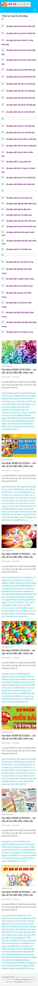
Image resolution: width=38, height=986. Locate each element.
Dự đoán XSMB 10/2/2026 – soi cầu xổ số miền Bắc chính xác (18, 737)
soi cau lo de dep (21, 404)
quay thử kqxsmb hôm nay (12, 393)
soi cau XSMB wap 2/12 (18, 701)
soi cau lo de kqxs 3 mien (22, 500)
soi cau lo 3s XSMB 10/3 (20, 492)
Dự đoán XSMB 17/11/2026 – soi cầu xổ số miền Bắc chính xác (19, 555)
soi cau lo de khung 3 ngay (15, 690)
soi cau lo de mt (12, 410)
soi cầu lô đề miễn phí (18, 421)
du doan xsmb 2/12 (19, 676)
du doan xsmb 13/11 (20, 844)
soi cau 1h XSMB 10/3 (13, 489)
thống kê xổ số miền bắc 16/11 (17, 963)
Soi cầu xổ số (10, 423)
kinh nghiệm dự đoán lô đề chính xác (19, 583)
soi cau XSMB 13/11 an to (15, 855)
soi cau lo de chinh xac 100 (19, 401)
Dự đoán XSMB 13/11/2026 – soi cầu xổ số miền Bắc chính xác (19, 819)
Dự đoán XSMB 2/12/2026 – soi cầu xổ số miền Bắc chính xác (18, 652)
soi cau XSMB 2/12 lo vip (18, 696)
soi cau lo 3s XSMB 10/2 (20, 764)
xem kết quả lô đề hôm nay (23, 968)
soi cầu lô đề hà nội (12, 418)
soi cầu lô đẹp (14, 514)
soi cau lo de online (19, 503)
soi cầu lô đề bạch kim (21, 506)
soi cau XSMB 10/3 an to (18, 520)
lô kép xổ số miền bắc (22, 594)
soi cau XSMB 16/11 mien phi (15, 946)
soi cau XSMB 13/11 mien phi (15, 861)
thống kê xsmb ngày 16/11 (20, 965)
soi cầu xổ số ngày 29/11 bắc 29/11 (18, 426)
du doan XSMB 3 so (21, 679)
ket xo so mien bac (9, 577)
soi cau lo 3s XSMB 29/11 (21, 398)
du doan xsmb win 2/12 (23, 682)
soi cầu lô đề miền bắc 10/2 (15, 784)
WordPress (28, 982)
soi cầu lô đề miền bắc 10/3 (15, 511)
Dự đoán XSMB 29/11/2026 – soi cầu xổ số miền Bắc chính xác (19, 371)
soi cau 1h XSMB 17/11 (18, 602)
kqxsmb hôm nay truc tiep (16, 591)
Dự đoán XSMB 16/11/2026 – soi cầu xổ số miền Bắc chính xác (19, 893)
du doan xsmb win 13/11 (23, 847)
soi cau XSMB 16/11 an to (15, 940)
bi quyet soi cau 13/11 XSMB (13, 841)
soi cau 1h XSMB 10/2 (13, 762)
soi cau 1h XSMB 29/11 (14, 396)
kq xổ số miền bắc (20, 586)
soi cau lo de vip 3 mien (16, 412)
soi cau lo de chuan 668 (11, 915)
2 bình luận (15, 377)
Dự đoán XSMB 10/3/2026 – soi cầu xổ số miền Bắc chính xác (19, 464)
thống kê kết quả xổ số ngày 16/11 (18, 957)
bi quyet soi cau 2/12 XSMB (12, 674)
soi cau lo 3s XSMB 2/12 (14, 688)
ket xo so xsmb (11, 580)
